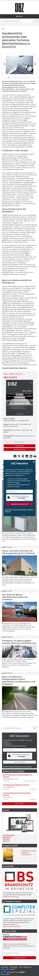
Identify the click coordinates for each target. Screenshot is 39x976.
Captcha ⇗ (27, 500)
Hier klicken (22, 498)
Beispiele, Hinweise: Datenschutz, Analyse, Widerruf (19, 510)
